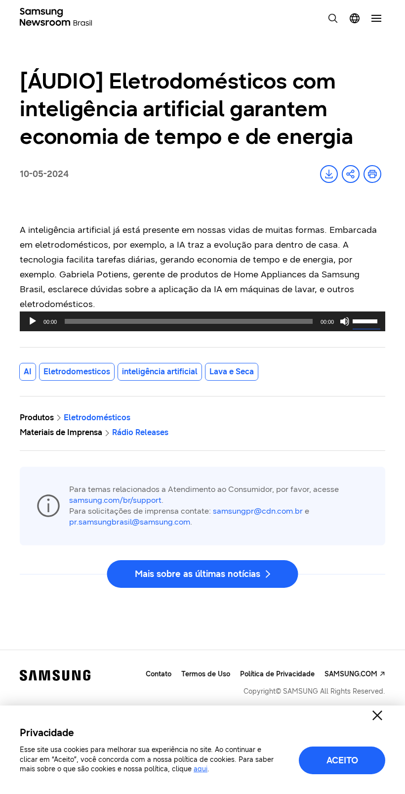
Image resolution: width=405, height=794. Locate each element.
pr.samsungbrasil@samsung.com (129, 522)
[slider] (366, 320)
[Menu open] (376, 18)
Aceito (342, 760)
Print (372, 174)
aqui (200, 769)
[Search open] (333, 18)
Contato (158, 674)
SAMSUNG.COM (350, 674)
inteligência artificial (160, 371)
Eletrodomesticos (76, 371)
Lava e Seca (231, 371)
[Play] (33, 321)
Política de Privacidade (277, 674)
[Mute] (345, 321)
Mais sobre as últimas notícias (197, 574)
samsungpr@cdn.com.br (258, 511)
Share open (351, 174)
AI (28, 371)
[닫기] (377, 715)
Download (329, 174)
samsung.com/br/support (115, 500)
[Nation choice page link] (355, 18)
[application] (202, 321)
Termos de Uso (205, 674)
